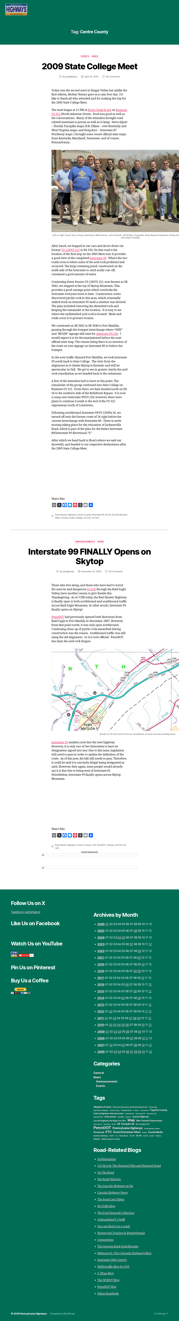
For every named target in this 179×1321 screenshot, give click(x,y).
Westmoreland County (110, 1139)
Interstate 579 (98, 1117)
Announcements (85, 541)
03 (114, 1018)
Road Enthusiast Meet (127, 1132)
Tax (116, 1136)
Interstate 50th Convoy (112, 1260)
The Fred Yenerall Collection (115, 1213)
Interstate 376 (151, 1114)
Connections (105, 1240)
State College (76, 517)
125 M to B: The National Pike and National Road (129, 1166)
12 (150, 944)
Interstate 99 (98, 258)
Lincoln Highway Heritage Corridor (109, 1121)
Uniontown (123, 1136)
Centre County (84, 514)
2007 (100, 1045)
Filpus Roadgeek (108, 1293)
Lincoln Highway (140, 1116)
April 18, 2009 (91, 76)
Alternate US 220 (107, 334)
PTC (108, 1132)
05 (123, 937)
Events (85, 56)
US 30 (131, 1136)
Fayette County (158, 1110)
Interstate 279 (140, 1114)
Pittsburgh (98, 1132)
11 (146, 1011)
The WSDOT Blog (108, 1280)
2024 (100, 937)
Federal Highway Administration (108, 1113)
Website (96, 1139)
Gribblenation (106, 1159)
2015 (100, 991)
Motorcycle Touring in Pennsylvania (121, 1233)
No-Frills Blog (106, 1206)
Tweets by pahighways (25, 912)
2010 (100, 1024)
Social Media (155, 1132)
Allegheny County (102, 1107)
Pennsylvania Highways (128, 1128)
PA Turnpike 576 (143, 1124)
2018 (100, 971)
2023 (100, 944)
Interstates (110, 1116)
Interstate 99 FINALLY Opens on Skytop (89, 556)
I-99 (94, 845)
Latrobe (120, 1117)
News (95, 56)
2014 (100, 998)
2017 (100, 977)
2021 (100, 957)
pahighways (71, 76)
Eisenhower (144, 1110)
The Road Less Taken (110, 1199)
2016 (100, 984)
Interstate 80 (129, 1114)
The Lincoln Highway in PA (115, 1186)
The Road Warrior (109, 1179)
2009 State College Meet (89, 66)
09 (139, 951)
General (98, 1072)
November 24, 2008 (91, 571)
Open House (97, 1124)
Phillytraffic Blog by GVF (113, 1267)
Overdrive (106, 1124)
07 (131, 944)
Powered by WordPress (62, 1313)
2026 (100, 924)
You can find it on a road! (113, 1226)
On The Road (105, 1172)
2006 (100, 1051)
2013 (100, 1004)
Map (131, 1120)
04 (119, 937)
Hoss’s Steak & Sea (99, 110)
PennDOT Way (106, 1287)
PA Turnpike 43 (125, 1123)
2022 (100, 951)
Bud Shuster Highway (65, 514)
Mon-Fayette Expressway (149, 1120)
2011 (100, 1018)
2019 (100, 964)
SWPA (111, 1136)
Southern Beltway (100, 1136)
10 (143, 964)
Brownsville (153, 1107)
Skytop (64, 517)
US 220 (65, 250)
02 (110, 1011)
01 (107, 924)
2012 (100, 1011)
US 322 (75, 250)
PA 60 (114, 1124)
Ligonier (128, 1117)
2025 (100, 930)
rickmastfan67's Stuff (111, 1219)
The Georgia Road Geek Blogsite (117, 1246)
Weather (158, 1136)
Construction (126, 1110)
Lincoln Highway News (112, 1193)
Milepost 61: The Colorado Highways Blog (124, 1253)
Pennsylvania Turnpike (152, 1128)
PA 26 (108, 514)
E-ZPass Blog (105, 1273)
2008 (100, 1038)
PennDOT (57, 617)
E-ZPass (136, 1110)
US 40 (139, 1136)
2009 (100, 1031)
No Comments (113, 76)
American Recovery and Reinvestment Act (130, 1107)
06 (127, 984)
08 (135, 930)
